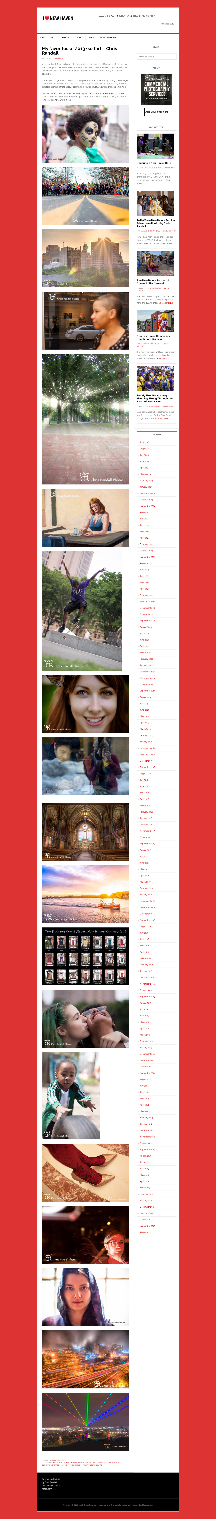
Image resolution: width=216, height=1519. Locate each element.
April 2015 (144, 1028)
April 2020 (144, 646)
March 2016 (145, 958)
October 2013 (146, 1143)
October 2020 (146, 614)
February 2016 (146, 965)
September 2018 (147, 767)
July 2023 (144, 570)
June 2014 (144, 1092)
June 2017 (144, 863)
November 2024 (147, 493)
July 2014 (144, 1086)
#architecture (59, 1463)
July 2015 (144, 1009)
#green (74, 1463)
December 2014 (147, 1054)
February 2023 (146, 595)
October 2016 (146, 914)
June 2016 (144, 939)
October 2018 (146, 761)
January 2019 (146, 742)
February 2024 (146, 544)
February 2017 (146, 888)
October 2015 (146, 990)
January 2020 (146, 665)
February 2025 (146, 480)
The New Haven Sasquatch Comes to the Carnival (153, 282)
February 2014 (146, 1117)
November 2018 (147, 754)
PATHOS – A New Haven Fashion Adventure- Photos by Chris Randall (156, 223)
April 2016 (144, 952)
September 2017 (147, 844)
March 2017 (145, 882)
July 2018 (144, 780)
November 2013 (147, 1137)
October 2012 (146, 1219)
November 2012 (147, 1213)
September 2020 (148, 621)
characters (102, 1463)
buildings (92, 1463)
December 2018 (147, 748)
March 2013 (145, 1188)
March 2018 (145, 805)
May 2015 (144, 1022)
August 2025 (146, 448)
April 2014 (144, 1105)
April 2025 (144, 468)
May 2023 (144, 582)
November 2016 (147, 907)
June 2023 (144, 576)
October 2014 (146, 1067)
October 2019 (146, 684)
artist (85, 1463)
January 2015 (146, 1047)
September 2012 (147, 1226)
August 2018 (146, 773)
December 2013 (147, 1130)
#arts (68, 1463)
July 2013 (144, 1162)
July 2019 (144, 703)
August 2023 (146, 563)
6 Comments (170, 168)
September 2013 (147, 1149)
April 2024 (144, 538)
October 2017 (146, 837)
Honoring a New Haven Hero (154, 163)
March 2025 (145, 474)
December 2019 (147, 671)
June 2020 (144, 640)
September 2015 (147, 996)
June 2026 (144, 442)
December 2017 (147, 824)
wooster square (95, 1465)
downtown (46, 1465)
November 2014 (147, 1060)
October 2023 (146, 550)
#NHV (80, 1463)
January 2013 (146, 1200)
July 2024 (144, 519)
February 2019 (146, 735)
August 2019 (146, 697)
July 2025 (144, 455)
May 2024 (144, 531)
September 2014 (147, 1073)
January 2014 (146, 1124)
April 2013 (144, 1181)
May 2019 (144, 716)
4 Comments (168, 406)
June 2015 (144, 1016)
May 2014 (144, 1098)
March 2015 (145, 1035)
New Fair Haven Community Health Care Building (153, 338)
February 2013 (146, 1194)
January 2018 (146, 818)
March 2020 (145, 652)
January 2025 (146, 487)
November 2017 (147, 831)
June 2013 (144, 1168)
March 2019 (145, 729)
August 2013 (145, 1156)
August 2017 (145, 850)
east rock (56, 1465)
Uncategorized (58, 1460)
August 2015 (145, 1003)
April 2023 (144, 589)
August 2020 (146, 627)
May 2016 (144, 945)
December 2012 (147, 1207)
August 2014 (146, 1079)
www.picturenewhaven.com (105, 93)
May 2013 (144, 1175)
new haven (69, 1465)
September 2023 (147, 557)
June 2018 (144, 786)
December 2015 (147, 977)
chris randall (113, 1463)
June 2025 (144, 461)
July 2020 (144, 633)
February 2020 (146, 659)
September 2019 (147, 691)
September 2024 (148, 506)
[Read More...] (167, 243)
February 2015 (146, 1041)
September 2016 (147, 920)
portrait (84, 1465)
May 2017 (144, 869)
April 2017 (144, 875)
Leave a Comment (169, 231)
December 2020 (147, 608)
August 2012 (145, 1232)
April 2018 (144, 799)
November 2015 (147, 984)
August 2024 (146, 512)
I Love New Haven (58, 18)
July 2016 (144, 933)
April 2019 (144, 722)
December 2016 (147, 901)
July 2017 (144, 856)
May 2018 (144, 793)
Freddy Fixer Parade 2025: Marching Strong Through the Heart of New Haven (155, 398)
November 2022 (147, 601)
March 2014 (145, 1111)
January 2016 (146, 971)
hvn (62, 1465)
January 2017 (146, 894)
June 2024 (144, 525)
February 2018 (146, 812)
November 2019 (147, 678)
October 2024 (146, 499)
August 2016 (146, 926)
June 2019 (144, 710)
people (77, 1465)
